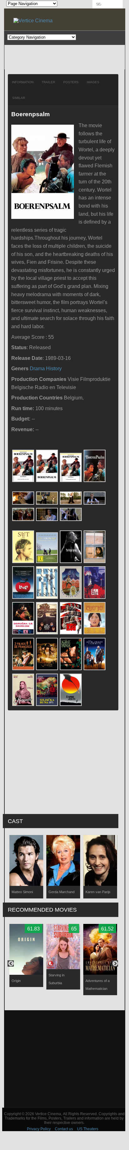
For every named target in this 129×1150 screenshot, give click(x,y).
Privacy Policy (39, 1129)
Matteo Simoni (22, 892)
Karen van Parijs (98, 892)
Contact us (64, 1129)
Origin (16, 981)
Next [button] (115, 963)
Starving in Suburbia (56, 979)
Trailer (48, 82)
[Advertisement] (64, 1059)
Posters (71, 82)
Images (93, 82)
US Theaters (87, 1129)
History (54, 368)
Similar (18, 98)
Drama (37, 368)
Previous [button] (11, 963)
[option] (26, 867)
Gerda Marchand (62, 892)
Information (23, 82)
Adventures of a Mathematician (97, 985)
